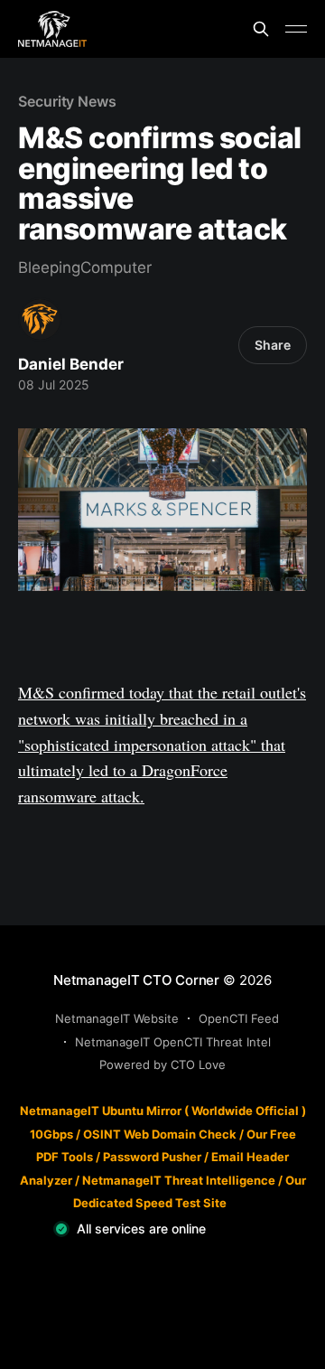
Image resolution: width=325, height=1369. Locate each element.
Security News (67, 101)
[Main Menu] (296, 28)
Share (273, 344)
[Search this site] (260, 28)
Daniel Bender (71, 364)
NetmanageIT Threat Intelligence (178, 1180)
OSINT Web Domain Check (160, 1134)
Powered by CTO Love (162, 1064)
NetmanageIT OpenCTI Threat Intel (173, 1042)
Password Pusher (152, 1156)
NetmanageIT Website (117, 1018)
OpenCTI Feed (239, 1018)
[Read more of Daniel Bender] (40, 319)
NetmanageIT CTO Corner (136, 980)
